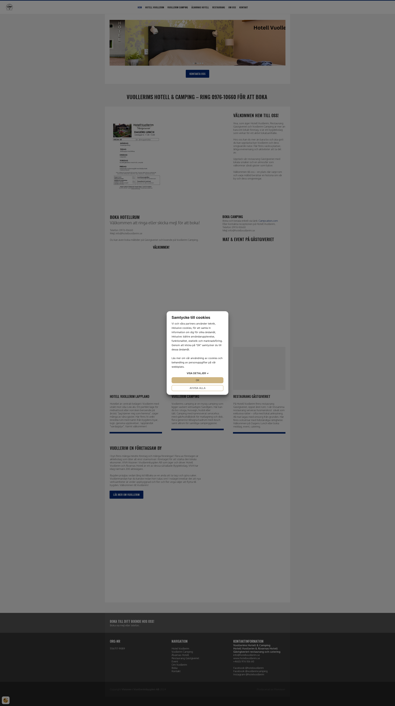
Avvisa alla (198, 388)
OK (197, 380)
